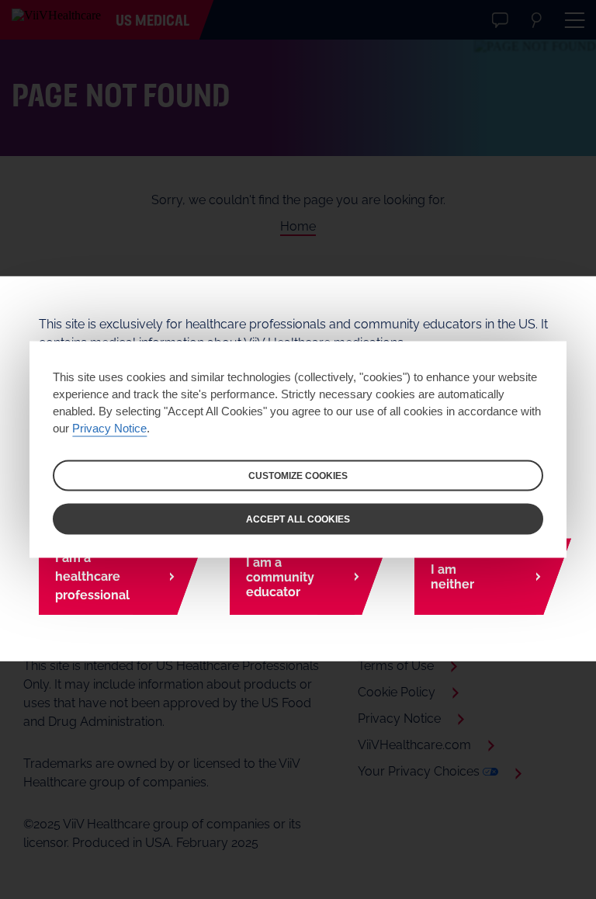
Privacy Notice (109, 428)
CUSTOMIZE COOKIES (298, 475)
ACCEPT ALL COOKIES (298, 519)
